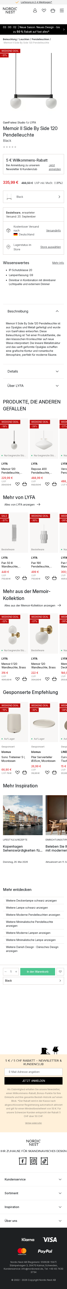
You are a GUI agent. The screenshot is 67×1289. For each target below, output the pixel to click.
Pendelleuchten (40, 39)
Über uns (11, 1220)
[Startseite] (10, 10)
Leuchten (24, 39)
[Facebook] (22, 1160)
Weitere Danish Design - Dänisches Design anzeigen (32, 948)
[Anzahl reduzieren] (5, 971)
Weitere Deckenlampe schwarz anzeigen (31, 900)
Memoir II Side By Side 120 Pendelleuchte (26, 42)
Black (8, 980)
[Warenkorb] (52, 10)
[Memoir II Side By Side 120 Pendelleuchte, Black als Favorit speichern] (60, 971)
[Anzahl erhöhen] (16, 971)
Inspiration (12, 1207)
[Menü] (61, 10)
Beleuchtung (10, 39)
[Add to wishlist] (17, 484)
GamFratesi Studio (14, 122)
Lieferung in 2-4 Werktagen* (36, 2)
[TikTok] (44, 1160)
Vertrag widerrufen (33, 1123)
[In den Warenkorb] (24, 484)
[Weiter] (60, 81)
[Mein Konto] (35, 10)
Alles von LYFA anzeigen (19, 504)
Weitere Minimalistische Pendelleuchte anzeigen (29, 923)
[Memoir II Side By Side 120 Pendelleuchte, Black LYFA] (33, 81)
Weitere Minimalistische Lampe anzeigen (31, 939)
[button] (9, 147)
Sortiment (11, 1193)
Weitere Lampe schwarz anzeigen (27, 907)
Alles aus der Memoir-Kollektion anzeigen (29, 605)
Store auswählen (50, 246)
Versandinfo (53, 230)
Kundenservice (15, 1179)
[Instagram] (33, 1160)
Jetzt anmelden (55, 167)
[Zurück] (6, 81)
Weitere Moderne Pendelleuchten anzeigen (33, 914)
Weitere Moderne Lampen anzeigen (28, 932)
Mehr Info (58, 262)
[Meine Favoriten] (43, 10)
